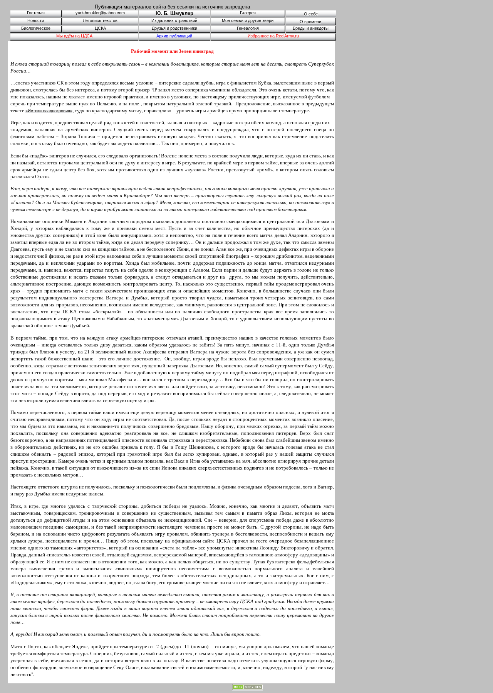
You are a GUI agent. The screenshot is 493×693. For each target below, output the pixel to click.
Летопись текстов (100, 20)
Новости (35, 20)
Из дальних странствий (174, 20)
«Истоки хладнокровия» (48, 110)
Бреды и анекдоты (311, 28)
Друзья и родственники (174, 28)
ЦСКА (100, 28)
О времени (310, 21)
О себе (311, 14)
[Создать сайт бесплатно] (247, 688)
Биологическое (35, 28)
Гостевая (36, 12)
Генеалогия (248, 28)
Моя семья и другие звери (247, 20)
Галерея (248, 12)
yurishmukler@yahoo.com (100, 12)
